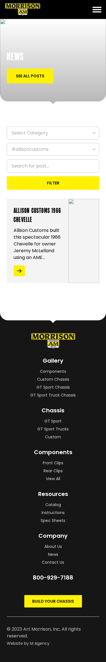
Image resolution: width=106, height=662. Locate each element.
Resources (53, 494)
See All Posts (30, 76)
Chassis (53, 410)
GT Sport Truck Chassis (53, 395)
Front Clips (53, 463)
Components (53, 371)
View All (53, 479)
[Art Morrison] (35, 9)
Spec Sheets (53, 520)
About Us (53, 546)
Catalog (53, 505)
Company (53, 536)
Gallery (53, 361)
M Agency (39, 643)
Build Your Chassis (53, 601)
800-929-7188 (53, 578)
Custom (53, 437)
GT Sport (53, 421)
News (53, 554)
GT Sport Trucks (53, 429)
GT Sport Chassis (53, 387)
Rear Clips (53, 471)
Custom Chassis (53, 379)
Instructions (53, 512)
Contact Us (53, 562)
